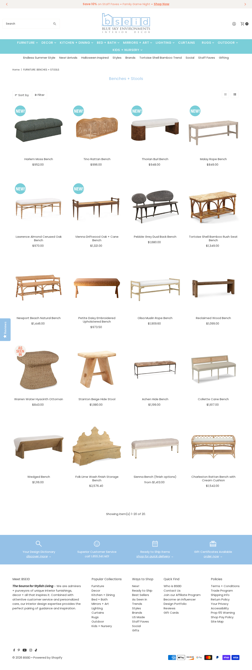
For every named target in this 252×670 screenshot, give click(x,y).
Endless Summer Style (39, 58)
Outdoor (226, 42)
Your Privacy (219, 604)
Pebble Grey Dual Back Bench (155, 237)
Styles (117, 58)
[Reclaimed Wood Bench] (213, 288)
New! (135, 586)
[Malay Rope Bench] (213, 129)
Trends (137, 604)
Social (190, 58)
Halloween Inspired (95, 58)
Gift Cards (171, 613)
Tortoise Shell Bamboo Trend (160, 58)
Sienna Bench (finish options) (155, 477)
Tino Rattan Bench (96, 159)
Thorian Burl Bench (155, 159)
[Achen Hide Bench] (155, 369)
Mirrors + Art (136, 42)
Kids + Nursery (126, 50)
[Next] (245, 4)
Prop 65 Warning (223, 613)
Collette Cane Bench (213, 399)
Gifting (224, 58)
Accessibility (220, 608)
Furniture (26, 42)
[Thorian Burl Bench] (155, 129)
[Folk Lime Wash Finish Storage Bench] (97, 447)
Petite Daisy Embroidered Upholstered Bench (96, 320)
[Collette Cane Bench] (213, 369)
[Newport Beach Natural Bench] (38, 288)
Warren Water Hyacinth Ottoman (38, 399)
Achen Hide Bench (155, 399)
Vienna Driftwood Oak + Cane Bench (97, 238)
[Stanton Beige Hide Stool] (97, 369)
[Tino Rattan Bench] (97, 129)
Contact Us (172, 590)
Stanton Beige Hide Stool (97, 399)
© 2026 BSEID (21, 657)
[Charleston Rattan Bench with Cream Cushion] (213, 447)
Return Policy (220, 599)
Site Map (217, 621)
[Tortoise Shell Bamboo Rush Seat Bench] (213, 207)
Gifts (135, 630)
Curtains (186, 42)
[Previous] (7, 4)
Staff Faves (206, 58)
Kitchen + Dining (75, 42)
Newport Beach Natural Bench (39, 318)
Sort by (23, 95)
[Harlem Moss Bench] (38, 129)
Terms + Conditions (225, 586)
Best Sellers (140, 595)
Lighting (163, 42)
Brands (130, 58)
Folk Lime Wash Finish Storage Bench (97, 478)
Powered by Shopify (47, 657)
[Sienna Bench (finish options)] (155, 447)
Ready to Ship (142, 590)
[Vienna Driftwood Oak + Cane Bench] (97, 207)
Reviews (169, 608)
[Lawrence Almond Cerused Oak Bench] (38, 207)
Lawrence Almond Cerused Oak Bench (39, 238)
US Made (138, 617)
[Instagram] (30, 650)
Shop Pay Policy (222, 617)
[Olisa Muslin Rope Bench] (155, 288)
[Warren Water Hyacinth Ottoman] (38, 369)
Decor (47, 42)
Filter (41, 95)
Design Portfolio (175, 604)
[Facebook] (14, 650)
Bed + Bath (106, 42)
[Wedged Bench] (38, 447)
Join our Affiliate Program (182, 595)
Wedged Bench (38, 477)
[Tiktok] (36, 650)
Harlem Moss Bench (38, 159)
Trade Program (222, 590)
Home (15, 69)
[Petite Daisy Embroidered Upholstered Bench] (97, 288)
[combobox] (31, 24)
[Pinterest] (19, 650)
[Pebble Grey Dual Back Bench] (155, 207)
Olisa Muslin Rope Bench (155, 318)
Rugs (206, 42)
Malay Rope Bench (213, 159)
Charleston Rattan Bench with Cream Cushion (213, 478)
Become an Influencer (180, 599)
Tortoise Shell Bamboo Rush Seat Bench (213, 238)
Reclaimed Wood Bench (213, 318)
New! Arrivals (68, 58)
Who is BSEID (173, 586)
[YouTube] (25, 650)
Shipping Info (220, 595)
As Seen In (139, 599)
